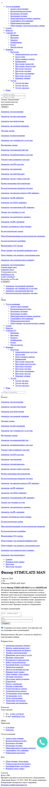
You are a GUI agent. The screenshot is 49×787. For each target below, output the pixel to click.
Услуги (13, 80)
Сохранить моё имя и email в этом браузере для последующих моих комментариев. (21, 629)
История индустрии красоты (17, 660)
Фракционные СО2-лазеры (12, 245)
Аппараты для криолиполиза (12, 174)
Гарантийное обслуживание (21, 21)
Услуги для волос (22, 88)
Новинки (9, 49)
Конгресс (14, 40)
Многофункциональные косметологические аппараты (23, 236)
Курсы (13, 45)
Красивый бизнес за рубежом (18, 665)
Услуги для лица (22, 83)
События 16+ (11, 33)
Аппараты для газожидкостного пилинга (17, 260)
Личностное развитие (14, 667)
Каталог (5, 107)
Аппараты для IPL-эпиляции (12, 222)
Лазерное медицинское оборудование (16, 226)
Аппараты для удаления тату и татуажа (17, 140)
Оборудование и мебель (25, 59)
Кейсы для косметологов (16, 662)
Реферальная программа (20, 23)
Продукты (14, 52)
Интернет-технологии (15, 657)
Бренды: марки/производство (17, 648)
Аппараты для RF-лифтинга (12, 198)
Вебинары (14, 35)
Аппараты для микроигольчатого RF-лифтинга (20, 193)
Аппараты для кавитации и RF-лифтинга (17, 207)
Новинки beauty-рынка (15, 672)
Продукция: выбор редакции (17, 679)
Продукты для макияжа (24, 73)
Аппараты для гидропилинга (13, 265)
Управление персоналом (16, 700)
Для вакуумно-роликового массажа (15, 159)
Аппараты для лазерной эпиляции (15, 126)
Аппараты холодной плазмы (12, 121)
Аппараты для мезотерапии (12, 111)
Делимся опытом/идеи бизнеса (18, 650)
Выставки (14, 37)
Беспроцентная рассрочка (20, 11)
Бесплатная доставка (18, 16)
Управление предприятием (17, 703)
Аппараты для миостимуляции (13, 116)
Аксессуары (20, 57)
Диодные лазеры (8, 131)
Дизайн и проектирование (16, 653)
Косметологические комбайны (13, 241)
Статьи (8, 28)
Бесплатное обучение (19, 13)
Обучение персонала (14, 676)
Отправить (6, 623)
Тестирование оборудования (17, 693)
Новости (9, 30)
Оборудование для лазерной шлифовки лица (19, 250)
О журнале (10, 727)
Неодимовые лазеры (9, 145)
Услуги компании (13, 6)
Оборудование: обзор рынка (17, 674)
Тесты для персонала (14, 698)
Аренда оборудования (19, 9)
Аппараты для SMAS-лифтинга (14, 202)
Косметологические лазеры (12, 231)
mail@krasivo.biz (7, 274)
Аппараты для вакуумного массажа (15, 178)
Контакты (10, 730)
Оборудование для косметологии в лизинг (27, 25)
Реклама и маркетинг (14, 686)
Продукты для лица (23, 71)
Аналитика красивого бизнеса (18, 645)
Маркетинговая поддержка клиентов (25, 18)
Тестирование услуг (14, 696)
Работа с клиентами (14, 684)
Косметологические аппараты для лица (17, 188)
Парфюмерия (20, 61)
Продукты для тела (23, 76)
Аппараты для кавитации (11, 169)
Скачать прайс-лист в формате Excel (9, 268)
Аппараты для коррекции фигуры (14, 150)
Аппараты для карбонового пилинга (16, 217)
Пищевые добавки (22, 78)
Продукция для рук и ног (25, 66)
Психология (10, 681)
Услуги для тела (21, 85)
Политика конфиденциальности (14, 785)
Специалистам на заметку (16, 691)
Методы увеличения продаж (17, 669)
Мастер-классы (16, 47)
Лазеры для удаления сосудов (13, 212)
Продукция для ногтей (24, 64)
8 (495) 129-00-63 (8, 277)
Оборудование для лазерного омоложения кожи (20, 255)
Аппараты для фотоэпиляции (13, 135)
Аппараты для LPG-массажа (12, 164)
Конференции (16, 42)
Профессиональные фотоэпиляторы (15, 183)
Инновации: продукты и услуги (19, 655)
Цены (8, 90)
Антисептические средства (26, 54)
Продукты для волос (23, 68)
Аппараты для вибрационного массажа (17, 155)
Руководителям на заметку (16, 688)
